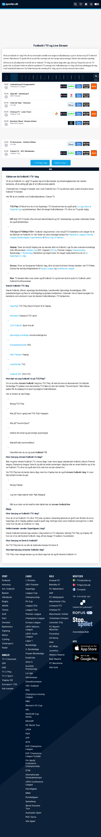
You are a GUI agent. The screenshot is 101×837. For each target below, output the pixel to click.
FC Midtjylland (56, 597)
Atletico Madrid (56, 654)
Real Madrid (55, 659)
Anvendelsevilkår (81, 632)
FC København (56, 588)
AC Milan (53, 646)
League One (31, 605)
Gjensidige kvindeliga (19, 335)
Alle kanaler (8, 688)
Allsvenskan (31, 677)
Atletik (5, 605)
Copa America (36, 237)
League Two (32, 609)
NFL (27, 709)
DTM (28, 770)
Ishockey (6, 584)
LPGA (28, 729)
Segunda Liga (16, 209)
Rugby (5, 601)
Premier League (33, 614)
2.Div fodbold (16, 325)
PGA (28, 733)
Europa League (47, 268)
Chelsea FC (54, 609)
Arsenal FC (54, 580)
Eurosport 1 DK (9, 684)
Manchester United (58, 614)
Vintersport (7, 643)
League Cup (31, 593)
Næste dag (59, 162)
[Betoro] (86, 86)
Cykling (5, 639)
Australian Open (33, 812)
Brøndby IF (54, 584)
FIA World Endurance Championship (33, 763)
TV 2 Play (7, 671)
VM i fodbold (32, 685)
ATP (27, 737)
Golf (4, 614)
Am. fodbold (8, 588)
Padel (4, 647)
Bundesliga (31, 645)
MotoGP (30, 721)
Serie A (87, 206)
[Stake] (78, 86)
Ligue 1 (29, 640)
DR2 (4, 667)
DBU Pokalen (16, 354)
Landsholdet (15, 364)
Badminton (7, 626)
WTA (28, 742)
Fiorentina (54, 633)
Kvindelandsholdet (18, 345)
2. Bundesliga (26, 253)
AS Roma (53, 638)
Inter (51, 642)
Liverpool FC (55, 605)
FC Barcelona (55, 663)
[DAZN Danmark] (71, 123)
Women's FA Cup (34, 705)
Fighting (6, 630)
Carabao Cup (31, 250)
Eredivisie (30, 657)
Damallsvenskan (34, 681)
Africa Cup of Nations (54, 237)
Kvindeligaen (32, 797)
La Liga (80, 206)
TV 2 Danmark (9, 659)
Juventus (53, 650)
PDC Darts (31, 817)
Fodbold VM (15, 374)
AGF (51, 593)
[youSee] (71, 86)
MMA (28, 793)
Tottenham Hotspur (59, 618)
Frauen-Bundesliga (35, 653)
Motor (5, 635)
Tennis (5, 609)
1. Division (30, 580)
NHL (28, 690)
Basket (5, 593)
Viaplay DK (7, 680)
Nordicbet (14, 315)
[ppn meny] (91, 4)
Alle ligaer (30, 821)
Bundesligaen (23, 237)
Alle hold (53, 667)
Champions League (76, 234)
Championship (78, 250)
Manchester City (57, 601)
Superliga (14, 306)
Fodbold (6, 580)
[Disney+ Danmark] (71, 105)
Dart (4, 618)
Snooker (6, 622)
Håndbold (7, 597)
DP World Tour (33, 725)
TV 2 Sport (7, 676)
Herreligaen (31, 788)
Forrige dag (41, 162)
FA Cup (53, 250)
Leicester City (56, 622)
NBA (28, 701)
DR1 (4, 663)
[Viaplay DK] (63, 86)
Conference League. (66, 268)
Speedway (31, 801)
